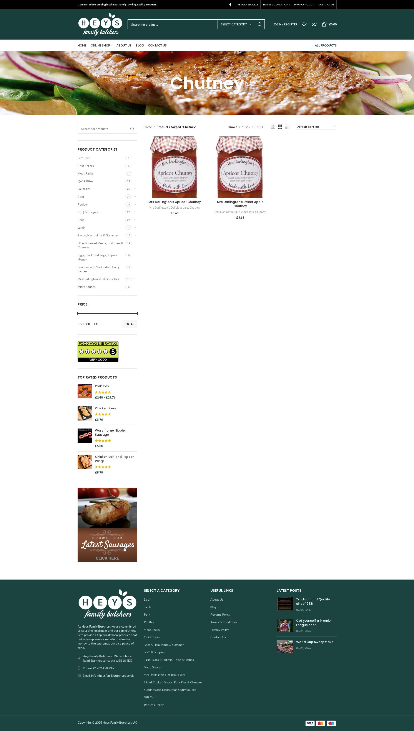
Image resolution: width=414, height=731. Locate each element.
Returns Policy (154, 705)
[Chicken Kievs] (85, 414)
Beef (81, 196)
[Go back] (164, 83)
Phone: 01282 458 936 (98, 668)
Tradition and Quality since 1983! (313, 601)
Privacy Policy (219, 629)
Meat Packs (85, 173)
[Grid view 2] (273, 127)
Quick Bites (85, 181)
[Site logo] (100, 24)
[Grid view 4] (287, 127)
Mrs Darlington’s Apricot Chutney (174, 202)
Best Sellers (86, 166)
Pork (81, 220)
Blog (213, 607)
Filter (130, 323)
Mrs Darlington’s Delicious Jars (164, 674)
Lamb (81, 227)
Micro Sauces (87, 287)
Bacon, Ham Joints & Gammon (98, 235)
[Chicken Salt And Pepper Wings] (85, 464)
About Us (216, 599)
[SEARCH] (260, 24)
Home (148, 127)
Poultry (83, 204)
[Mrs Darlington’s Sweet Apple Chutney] (240, 167)
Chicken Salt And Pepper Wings (114, 459)
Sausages (84, 189)
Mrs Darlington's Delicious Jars (98, 279)
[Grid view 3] (280, 127)
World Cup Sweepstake (314, 642)
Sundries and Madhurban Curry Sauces (99, 269)
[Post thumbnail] (285, 604)
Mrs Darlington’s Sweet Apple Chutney (240, 204)
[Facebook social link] (230, 4)
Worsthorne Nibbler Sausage (110, 433)
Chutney (195, 207)
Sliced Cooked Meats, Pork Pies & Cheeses (100, 245)
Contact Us (218, 637)
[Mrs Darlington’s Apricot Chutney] (174, 167)
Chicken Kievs (105, 408)
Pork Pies (102, 386)
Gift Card (84, 158)
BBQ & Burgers (88, 212)
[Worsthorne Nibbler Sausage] (85, 438)
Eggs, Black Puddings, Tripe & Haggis (98, 257)
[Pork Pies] (85, 392)
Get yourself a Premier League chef (314, 622)
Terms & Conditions (224, 622)
